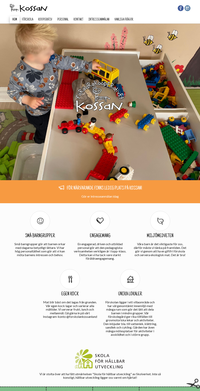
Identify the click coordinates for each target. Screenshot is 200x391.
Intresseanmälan (98, 20)
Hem (14, 20)
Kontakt (78, 20)
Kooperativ (45, 20)
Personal (63, 20)
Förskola (27, 20)
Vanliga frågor (123, 20)
